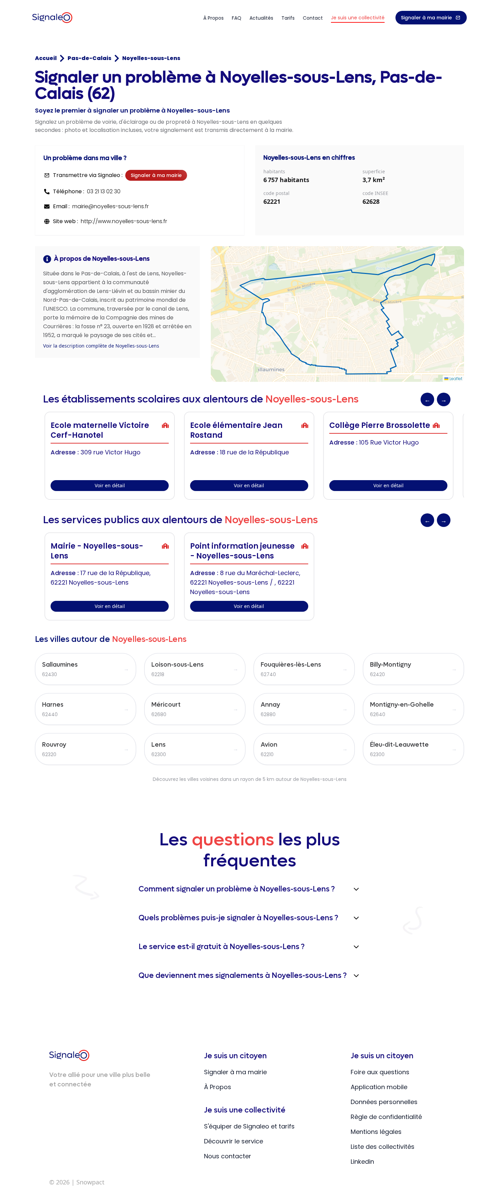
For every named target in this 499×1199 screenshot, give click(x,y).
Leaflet (455, 378)
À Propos (217, 1087)
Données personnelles (384, 1102)
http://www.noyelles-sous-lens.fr (124, 221)
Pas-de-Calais (89, 58)
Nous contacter (227, 1156)
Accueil (46, 58)
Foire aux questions (380, 1072)
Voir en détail (110, 485)
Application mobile (379, 1087)
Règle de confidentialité (386, 1117)
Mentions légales (376, 1131)
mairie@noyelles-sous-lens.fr (110, 206)
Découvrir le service (233, 1141)
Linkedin (362, 1161)
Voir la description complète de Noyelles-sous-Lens (101, 345)
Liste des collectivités (382, 1146)
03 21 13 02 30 (104, 191)
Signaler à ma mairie (426, 17)
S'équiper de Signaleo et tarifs (249, 1126)
